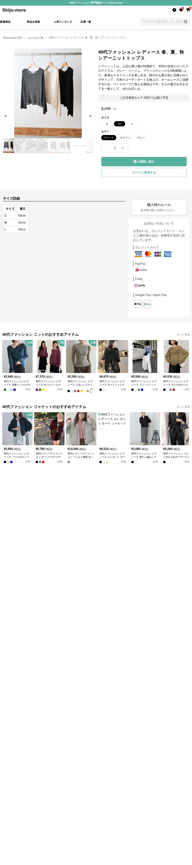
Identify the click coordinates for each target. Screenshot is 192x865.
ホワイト (125, 137)
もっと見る (183, 334)
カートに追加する (144, 172)
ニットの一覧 (35, 37)
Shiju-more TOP (12, 37)
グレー (141, 137)
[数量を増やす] (123, 148)
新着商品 (5, 21)
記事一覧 (86, 21)
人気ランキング (63, 21)
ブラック (109, 137)
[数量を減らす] (106, 148)
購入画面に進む (144, 161)
